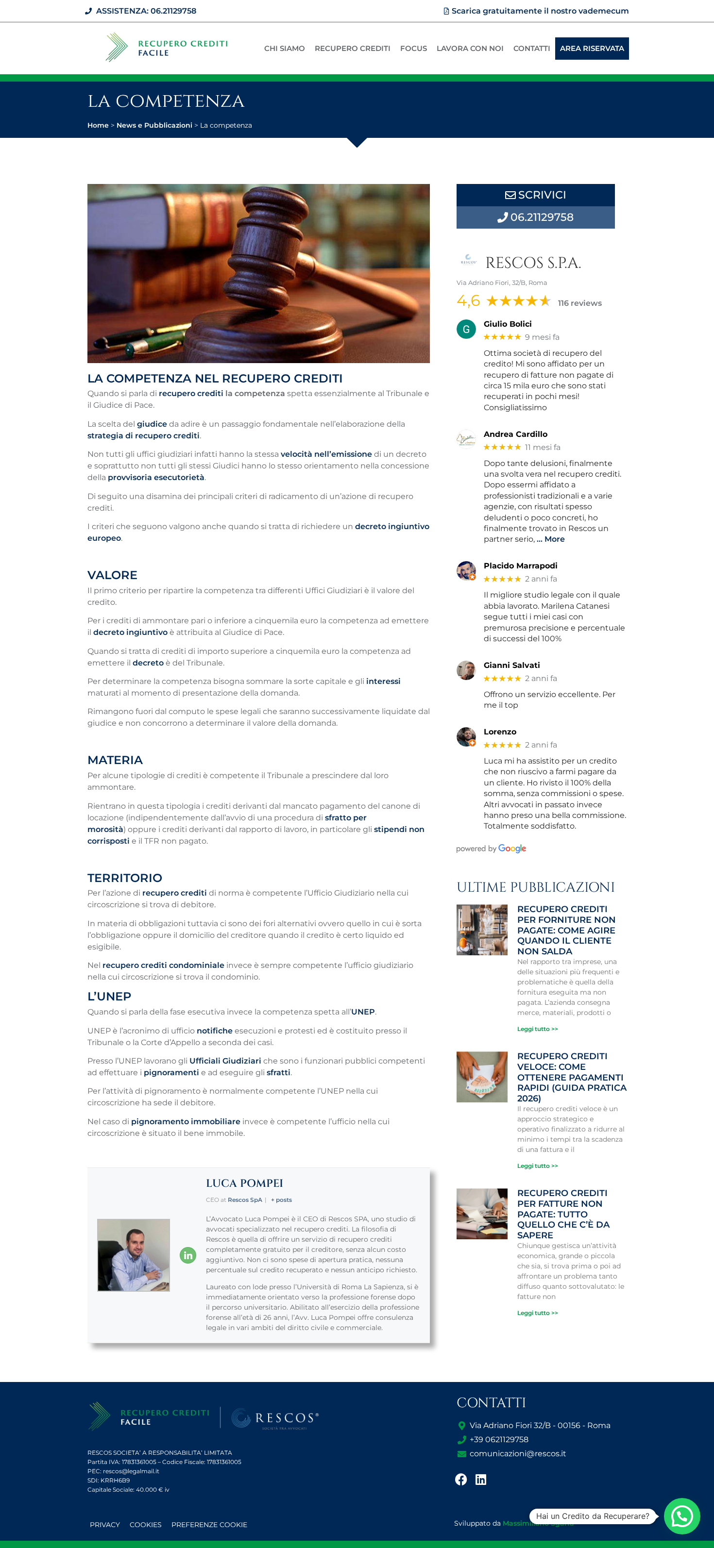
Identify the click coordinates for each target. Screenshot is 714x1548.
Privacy (105, 1524)
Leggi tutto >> (537, 1028)
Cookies (146, 1524)
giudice (152, 424)
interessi (383, 681)
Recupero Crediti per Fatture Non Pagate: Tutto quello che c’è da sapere (563, 1214)
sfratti (278, 1072)
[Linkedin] (481, 1479)
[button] (682, 1516)
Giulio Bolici (508, 324)
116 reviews (580, 303)
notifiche (215, 1030)
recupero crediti (191, 393)
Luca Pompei (244, 1184)
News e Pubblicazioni (154, 125)
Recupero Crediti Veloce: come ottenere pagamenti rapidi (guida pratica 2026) (572, 1077)
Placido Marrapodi (521, 565)
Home (98, 125)
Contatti (531, 48)
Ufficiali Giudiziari (225, 1060)
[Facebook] (461, 1479)
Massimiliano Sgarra (538, 1523)
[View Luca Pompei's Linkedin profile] (188, 1255)
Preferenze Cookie (209, 1524)
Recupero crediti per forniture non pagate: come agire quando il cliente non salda (566, 930)
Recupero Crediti (353, 48)
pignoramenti (171, 1072)
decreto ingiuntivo (130, 632)
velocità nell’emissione (326, 454)
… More (551, 539)
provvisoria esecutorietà (156, 477)
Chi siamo (284, 48)
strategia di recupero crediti (143, 435)
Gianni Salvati (512, 665)
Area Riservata (592, 48)
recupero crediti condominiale (163, 965)
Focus (413, 48)
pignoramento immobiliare (185, 1121)
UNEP (363, 1011)
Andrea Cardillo (515, 434)
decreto (148, 662)
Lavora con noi (470, 48)
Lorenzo (500, 731)
